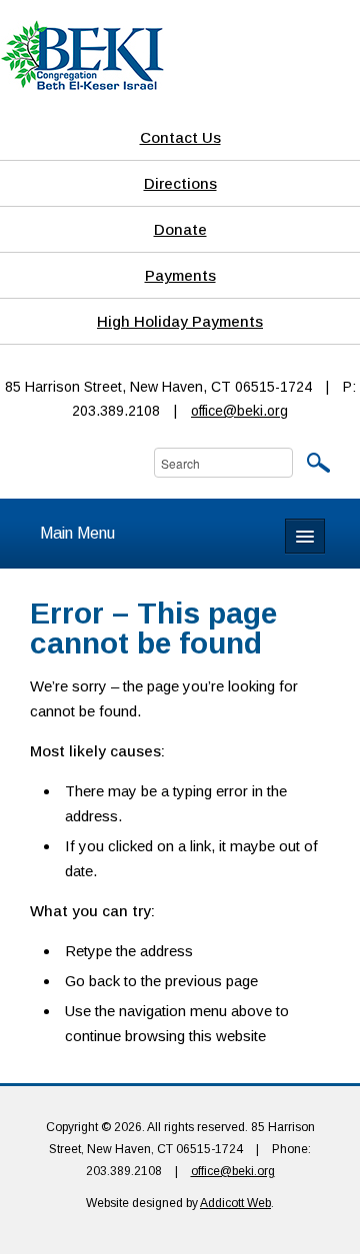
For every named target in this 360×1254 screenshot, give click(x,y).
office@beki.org (239, 411)
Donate (180, 229)
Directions (180, 183)
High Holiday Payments (180, 321)
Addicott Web (235, 1203)
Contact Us (180, 137)
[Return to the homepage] (82, 54)
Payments (180, 275)
